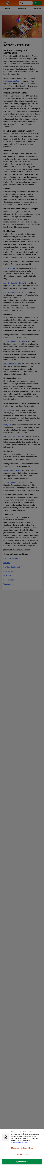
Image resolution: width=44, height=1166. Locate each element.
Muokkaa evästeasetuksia (22, 1148)
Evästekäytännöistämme (19, 1142)
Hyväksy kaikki (22, 1162)
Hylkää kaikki (22, 1155)
